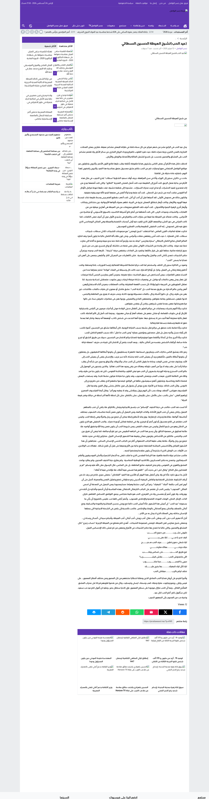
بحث (23, 25)
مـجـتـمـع (122, 25)
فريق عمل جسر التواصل (178, 3)
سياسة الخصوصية (125, 3)
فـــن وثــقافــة (139, 25)
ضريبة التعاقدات (53, 184)
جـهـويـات (111, 25)
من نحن (162, 3)
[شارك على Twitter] (165, 612)
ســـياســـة (174, 25)
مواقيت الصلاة (141, 3)
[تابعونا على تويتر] (36, 32)
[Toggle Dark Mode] (31, 25)
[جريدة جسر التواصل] (104, 14)
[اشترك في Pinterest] (27, 32)
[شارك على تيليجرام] (108, 612)
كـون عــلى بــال (78, 25)
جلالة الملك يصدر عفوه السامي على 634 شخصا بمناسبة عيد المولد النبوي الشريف (132, 32)
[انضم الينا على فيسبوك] (22, 32)
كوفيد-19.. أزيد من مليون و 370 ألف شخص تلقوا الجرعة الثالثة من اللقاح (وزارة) (167, 661)
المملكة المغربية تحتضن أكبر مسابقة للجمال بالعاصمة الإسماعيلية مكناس (39, 115)
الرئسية (185, 25)
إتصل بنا (153, 3)
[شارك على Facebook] (180, 612)
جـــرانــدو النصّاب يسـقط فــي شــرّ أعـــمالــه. (42, 191)
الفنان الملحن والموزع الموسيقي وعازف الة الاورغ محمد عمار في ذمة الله (38, 68)
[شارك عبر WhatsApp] (137, 612)
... (175, 38)
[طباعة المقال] (94, 612)
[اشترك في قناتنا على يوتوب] (41, 32)
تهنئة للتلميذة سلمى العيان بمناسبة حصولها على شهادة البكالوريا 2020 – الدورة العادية (39, 54)
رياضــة (151, 25)
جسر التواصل (181, 48)
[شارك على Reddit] (122, 612)
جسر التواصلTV (96, 25)
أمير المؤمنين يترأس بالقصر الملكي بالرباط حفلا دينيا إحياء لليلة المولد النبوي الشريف (53, 32)
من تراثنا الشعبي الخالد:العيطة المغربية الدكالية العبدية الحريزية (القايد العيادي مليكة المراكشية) (38, 82)
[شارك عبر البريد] (151, 612)
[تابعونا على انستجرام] (31, 32)
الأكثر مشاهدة (66, 46)
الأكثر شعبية (50, 46)
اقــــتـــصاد (162, 25)
